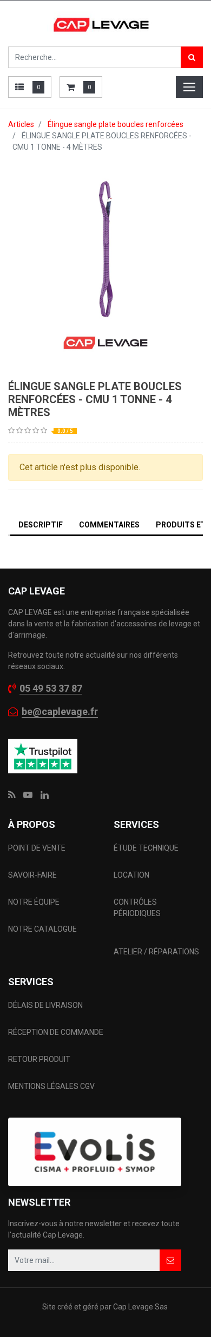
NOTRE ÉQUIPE (34, 902)
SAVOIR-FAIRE (32, 875)
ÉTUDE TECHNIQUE (147, 848)
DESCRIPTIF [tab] (40, 524)
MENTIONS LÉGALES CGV (51, 1086)
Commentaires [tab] (109, 524)
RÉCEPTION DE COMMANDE (55, 1032)
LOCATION (132, 875)
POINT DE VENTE (36, 848)
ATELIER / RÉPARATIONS (156, 951)
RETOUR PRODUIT (39, 1059)
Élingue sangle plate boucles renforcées (115, 124)
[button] (170, 1260)
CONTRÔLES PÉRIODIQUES (137, 908)
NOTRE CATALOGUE (42, 929)
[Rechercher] (192, 57)
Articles (21, 124)
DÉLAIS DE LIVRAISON (46, 1005)
